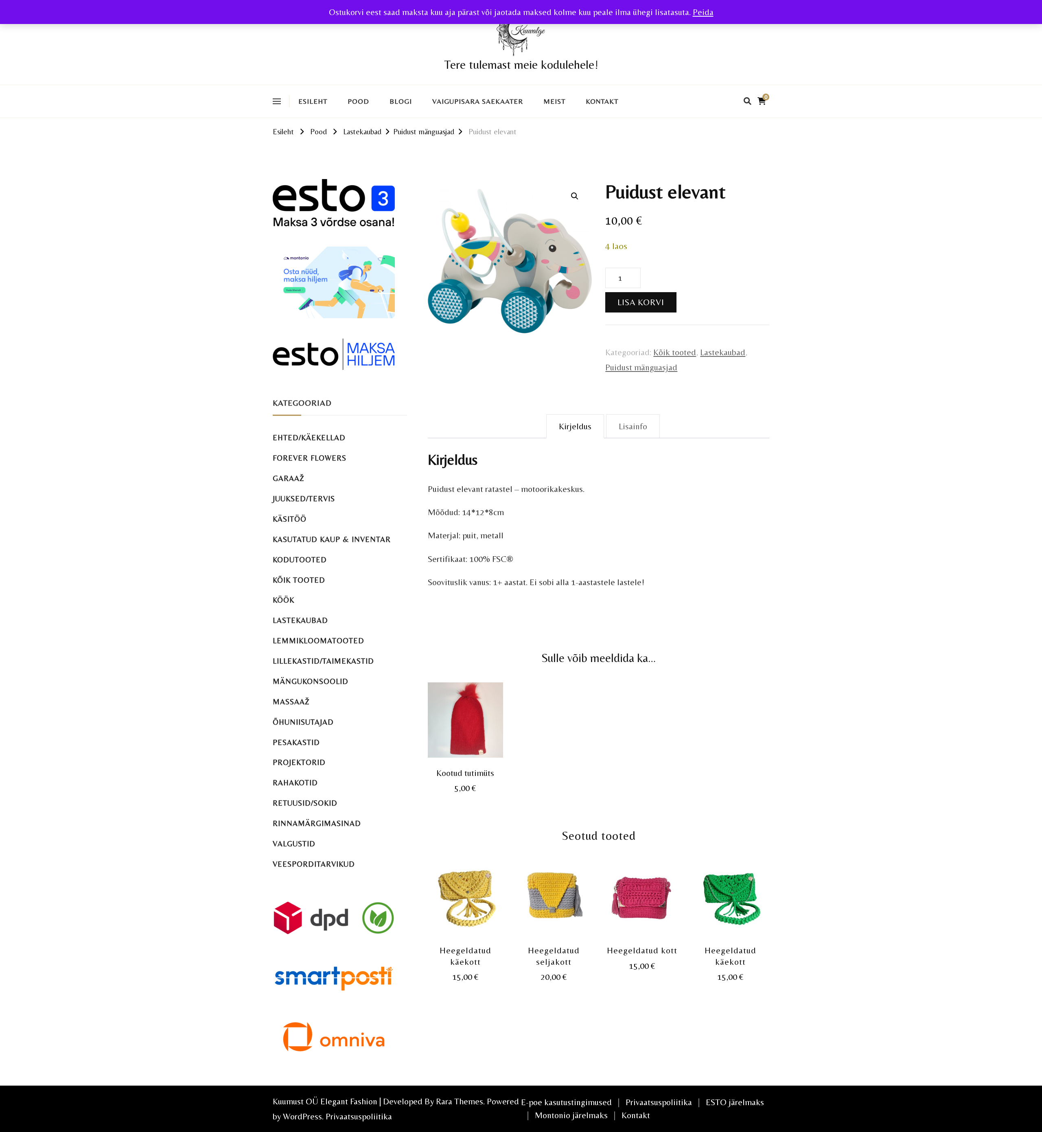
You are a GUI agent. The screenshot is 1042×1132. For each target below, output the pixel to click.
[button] (574, 196)
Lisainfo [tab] (633, 426)
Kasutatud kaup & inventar (332, 539)
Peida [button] (703, 12)
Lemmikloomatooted (318, 640)
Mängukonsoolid (310, 681)
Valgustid (294, 843)
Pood (358, 101)
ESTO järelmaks (735, 1102)
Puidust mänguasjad (641, 367)
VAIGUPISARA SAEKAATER (477, 101)
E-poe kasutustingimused (566, 1102)
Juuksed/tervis (304, 498)
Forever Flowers (309, 458)
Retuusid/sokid (305, 803)
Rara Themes (459, 1101)
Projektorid (299, 762)
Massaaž (291, 701)
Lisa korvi (640, 302)
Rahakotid (295, 782)
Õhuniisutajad (303, 722)
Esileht (312, 101)
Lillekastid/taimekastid (323, 661)
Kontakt (602, 101)
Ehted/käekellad (309, 437)
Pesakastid (296, 742)
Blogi (401, 101)
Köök (283, 600)
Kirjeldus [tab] (575, 426)
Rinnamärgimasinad (317, 823)
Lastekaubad (722, 352)
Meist (554, 101)
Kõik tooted (674, 352)
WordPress (302, 1116)
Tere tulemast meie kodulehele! (521, 64)
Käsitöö (289, 519)
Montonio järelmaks (571, 1115)
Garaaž (288, 478)
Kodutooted (300, 559)
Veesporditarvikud (314, 864)
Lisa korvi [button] (465, 720)
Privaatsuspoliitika (359, 1116)
